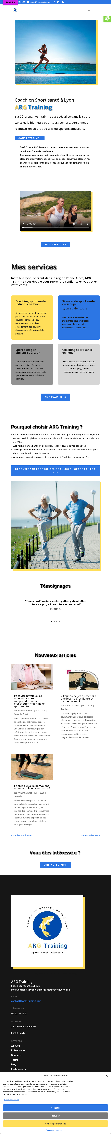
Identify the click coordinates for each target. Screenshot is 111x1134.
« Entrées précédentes (21, 835)
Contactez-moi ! (56, 865)
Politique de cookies (54, 1130)
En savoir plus (55, 397)
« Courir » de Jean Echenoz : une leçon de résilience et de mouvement (78, 698)
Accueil (15, 1045)
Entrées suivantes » (90, 835)
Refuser (55, 1115)
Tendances (66, 709)
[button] (107, 18)
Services (16, 1055)
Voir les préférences (55, 1123)
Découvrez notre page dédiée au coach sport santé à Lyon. (55, 471)
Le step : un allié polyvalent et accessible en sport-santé (32, 787)
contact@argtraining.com (26, 1001)
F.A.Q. (25, 714)
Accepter (55, 1107)
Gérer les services (11, 1099)
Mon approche (55, 244)
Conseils (18, 714)
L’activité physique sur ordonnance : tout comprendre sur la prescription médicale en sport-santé (29, 701)
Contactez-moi (29, 138)
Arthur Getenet (25, 710)
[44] (55, 568)
